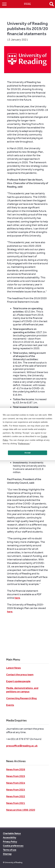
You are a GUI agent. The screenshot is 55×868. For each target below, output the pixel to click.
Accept (27, 453)
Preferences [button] (23, 443)
